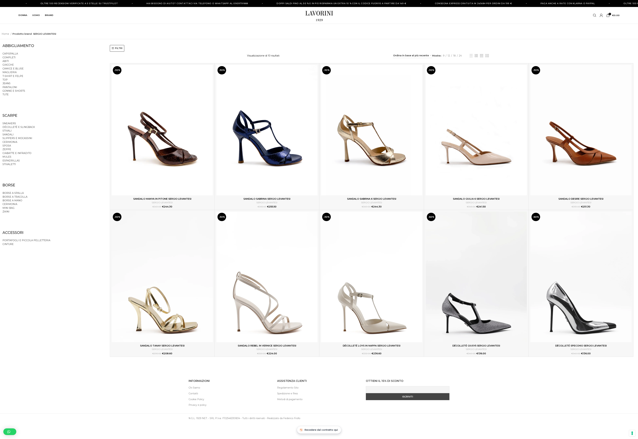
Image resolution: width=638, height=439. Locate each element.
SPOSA (6, 145)
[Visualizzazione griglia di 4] (487, 56)
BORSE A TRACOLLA (14, 196)
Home (6, 33)
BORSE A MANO (12, 200)
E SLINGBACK (26, 127)
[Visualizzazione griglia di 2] (476, 56)
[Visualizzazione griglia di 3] (481, 56)
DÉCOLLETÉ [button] (9, 127)
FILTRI (118, 48)
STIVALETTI (9, 164)
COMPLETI (9, 57)
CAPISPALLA (10, 53)
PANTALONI (9, 87)
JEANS (6, 83)
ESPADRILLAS (11, 160)
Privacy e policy (198, 404)
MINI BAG (8, 207)
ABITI (5, 61)
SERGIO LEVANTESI (162, 202)
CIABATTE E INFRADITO (16, 153)
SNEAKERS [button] (9, 123)
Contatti (193, 393)
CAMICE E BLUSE (13, 68)
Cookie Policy (196, 399)
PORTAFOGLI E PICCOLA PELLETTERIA (26, 240)
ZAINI (5, 211)
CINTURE (8, 244)
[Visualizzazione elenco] (471, 56)
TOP (5, 79)
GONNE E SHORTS (13, 90)
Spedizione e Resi (287, 393)
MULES (6, 156)
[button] (9, 431)
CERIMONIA (9, 142)
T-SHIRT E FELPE (12, 76)
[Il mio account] (601, 15)
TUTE (5, 94)
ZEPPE (6, 149)
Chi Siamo (194, 387)
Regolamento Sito (288, 387)
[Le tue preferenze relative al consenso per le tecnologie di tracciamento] (632, 433)
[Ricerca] (594, 15)
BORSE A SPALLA (13, 193)
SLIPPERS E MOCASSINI (17, 138)
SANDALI (8, 134)
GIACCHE (8, 64)
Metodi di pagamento (290, 399)
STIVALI (7, 130)
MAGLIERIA (9, 72)
